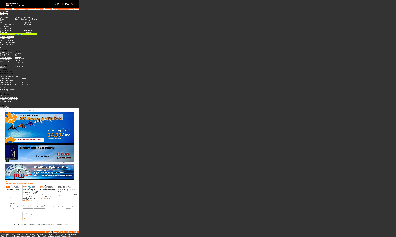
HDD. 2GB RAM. (64, 195)
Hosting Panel (4, 54)
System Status (19, 60)
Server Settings (20, 59)
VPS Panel (3, 56)
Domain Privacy (5, 38)
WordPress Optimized (7, 24)
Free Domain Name (7, 234)
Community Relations (7, 90)
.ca (4, 11)
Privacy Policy (67, 232)
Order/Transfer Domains (8, 42)
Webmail (18, 53)
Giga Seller (27, 23)
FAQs (17, 55)
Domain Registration (7, 37)
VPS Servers (4, 26)
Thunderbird (24, 84)
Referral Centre (5, 61)
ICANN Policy (36, 236)
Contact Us (19, 66)
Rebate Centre (5, 59)
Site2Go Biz (19, 19)
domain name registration (30, 209)
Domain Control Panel (7, 52)
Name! (7, 40)
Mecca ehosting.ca (34, 205)
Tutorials (18, 57)
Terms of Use (57, 232)
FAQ (75, 232)
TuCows (12, 206)
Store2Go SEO (28, 24)
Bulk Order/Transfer (7, 44)
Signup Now (39, 234)
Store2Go (26, 17)
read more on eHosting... (16, 181)
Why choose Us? (5, 82)
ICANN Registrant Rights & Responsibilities (56, 236)
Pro (1, 23)
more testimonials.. (29, 219)
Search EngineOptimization (28, 31)
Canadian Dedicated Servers (24, 234)
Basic (2, 19)
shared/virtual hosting (28, 208)
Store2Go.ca (4, 15)
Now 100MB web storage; (29, 191)
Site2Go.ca (4, 13)
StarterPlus (3, 21)
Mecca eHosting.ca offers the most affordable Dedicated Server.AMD (66, 194)
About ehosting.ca (6, 78)
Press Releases (5, 88)
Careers (22, 82)
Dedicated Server (6, 28)
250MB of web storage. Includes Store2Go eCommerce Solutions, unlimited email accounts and (48, 192)
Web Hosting (4, 17)
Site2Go (17, 17)
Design (54, 9)
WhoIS (2, 48)
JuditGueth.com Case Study (9, 77)
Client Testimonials (6, 80)
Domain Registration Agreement (19, 236)
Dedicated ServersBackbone (6, 31)
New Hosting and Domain (9, 98)
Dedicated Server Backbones (9, 84)
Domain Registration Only (9, 99)
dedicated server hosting (39, 208)
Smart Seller (27, 21)
